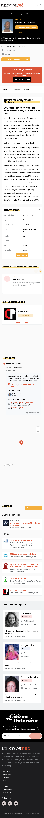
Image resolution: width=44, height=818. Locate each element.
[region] (22, 446)
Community (6, 775)
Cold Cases (6, 772)
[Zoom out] (38, 431)
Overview (6, 90)
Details (13, 371)
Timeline (16, 90)
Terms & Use (6, 792)
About (4, 781)
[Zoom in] (38, 428)
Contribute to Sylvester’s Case (16, 59)
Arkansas (14, 14)
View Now (25, 315)
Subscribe (36, 736)
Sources (26, 90)
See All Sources (22, 322)
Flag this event (30, 413)
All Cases (5, 14)
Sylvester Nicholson (26, 14)
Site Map (5, 786)
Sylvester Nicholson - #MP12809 (22, 402)
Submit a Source (33, 508)
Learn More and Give (22, 79)
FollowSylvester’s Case (27, 27)
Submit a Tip (22, 255)
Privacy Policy (7, 789)
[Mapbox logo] (8, 464)
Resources (5, 778)
